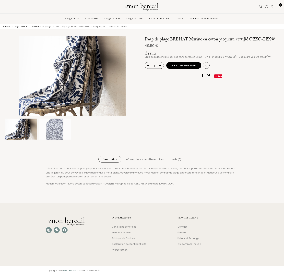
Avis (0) (176, 159)
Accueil (6, 26)
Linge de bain (112, 18)
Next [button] (134, 76)
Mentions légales (121, 232)
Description (110, 159)
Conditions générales (124, 226)
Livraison (182, 232)
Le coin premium (159, 18)
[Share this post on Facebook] (202, 76)
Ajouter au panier (184, 65)
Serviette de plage (41, 26)
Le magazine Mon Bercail (204, 18)
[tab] (109, 159)
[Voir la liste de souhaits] (273, 6)
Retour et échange (188, 238)
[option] (72, 76)
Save (220, 76)
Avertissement (120, 249)
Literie (179, 18)
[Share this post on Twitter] (208, 76)
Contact (182, 226)
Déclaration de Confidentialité (129, 244)
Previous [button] (10, 76)
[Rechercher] (261, 6)
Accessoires (92, 18)
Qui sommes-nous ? (189, 244)
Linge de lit (72, 18)
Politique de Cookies (123, 238)
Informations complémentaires (145, 159)
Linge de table (134, 18)
